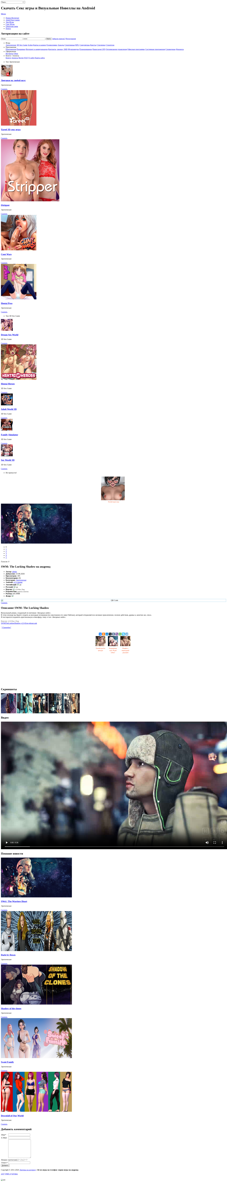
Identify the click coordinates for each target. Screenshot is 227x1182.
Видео (21, 58)
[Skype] (123, 634)
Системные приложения (155, 49)
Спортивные (70, 45)
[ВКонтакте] (100, 634)
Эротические (11, 45)
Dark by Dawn (8, 955)
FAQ (26, 58)
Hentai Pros (6, 303)
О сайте (31, 58)
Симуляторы (85, 45)
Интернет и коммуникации (37, 49)
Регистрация (71, 39)
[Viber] (116, 634)
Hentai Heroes (8, 384)
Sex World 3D (8, 460)
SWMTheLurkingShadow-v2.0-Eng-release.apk (19, 623)
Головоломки (51, 45)
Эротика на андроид (27, 1170)
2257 (3, 1174)
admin (14, 572)
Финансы (180, 49)
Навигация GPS (98, 49)
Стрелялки (101, 45)
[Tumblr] (113, 634)
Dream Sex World (9, 335)
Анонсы (14, 58)
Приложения (11, 49)
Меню (3, 14)
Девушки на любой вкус (13, 80)
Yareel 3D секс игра (11, 129)
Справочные (170, 49)
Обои (16, 54)
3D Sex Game (22, 45)
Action (30, 45)
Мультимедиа (73, 49)
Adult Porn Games (13, 20)
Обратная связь (12, 26)
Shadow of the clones (11, 1008)
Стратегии (110, 45)
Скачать (4, 89)
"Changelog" (6, 628)
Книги (8, 58)
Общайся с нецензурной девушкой (125, 650)
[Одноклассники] (103, 634)
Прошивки (21, 49)
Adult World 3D (9, 409)
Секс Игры (10, 24)
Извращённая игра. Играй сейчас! (113, 650)
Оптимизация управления (116, 49)
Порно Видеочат (12, 18)
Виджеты (9, 54)
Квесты (93, 45)
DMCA (8, 1174)
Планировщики (85, 49)
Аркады (61, 45)
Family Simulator (9, 434)
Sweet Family (7, 1062)
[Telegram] (126, 634)
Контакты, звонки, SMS (58, 49)
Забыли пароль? (58, 39)
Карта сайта (40, 58)
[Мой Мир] (106, 634)
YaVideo (14, 1174)
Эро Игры (10, 22)
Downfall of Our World (12, 1115)
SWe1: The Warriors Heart (14, 901)
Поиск (8, 29)
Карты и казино (39, 45)
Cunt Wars (6, 254)
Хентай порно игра (113, 502)
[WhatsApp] (120, 634)
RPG (77, 45)
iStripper (5, 205)
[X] (110, 634)
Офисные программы (136, 49)
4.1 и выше (18, 582)
